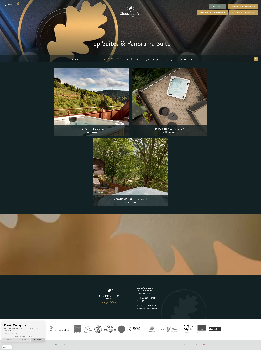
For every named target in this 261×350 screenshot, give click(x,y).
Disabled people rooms (155, 60)
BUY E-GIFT (217, 6)
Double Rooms (77, 60)
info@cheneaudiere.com (148, 301)
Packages (170, 60)
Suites (99, 60)
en (206, 344)
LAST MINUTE (181, 60)
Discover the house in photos (243, 6)
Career (72, 344)
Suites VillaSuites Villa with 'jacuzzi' (135, 59)
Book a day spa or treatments (212, 12)
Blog (55, 344)
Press (63, 344)
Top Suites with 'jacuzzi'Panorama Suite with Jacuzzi (113, 59)
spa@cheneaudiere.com (148, 308)
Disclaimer (184, 344)
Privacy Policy (195, 344)
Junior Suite (89, 60)
